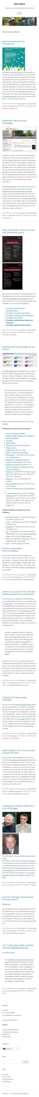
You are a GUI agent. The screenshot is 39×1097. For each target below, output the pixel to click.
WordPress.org (6, 1081)
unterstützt (12, 371)
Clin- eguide (21, 719)
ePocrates (9, 441)
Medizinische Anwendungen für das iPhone (18, 348)
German (8, 1049)
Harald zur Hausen (29, 861)
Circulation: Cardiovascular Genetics (18, 325)
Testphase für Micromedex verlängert (14, 698)
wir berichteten (24, 299)
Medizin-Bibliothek (17, 579)
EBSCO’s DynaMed (12, 438)
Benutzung (9, 933)
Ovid (7, 334)
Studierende (12, 106)
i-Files (8, 522)
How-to (28, 536)
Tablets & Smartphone (15, 577)
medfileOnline (11, 450)
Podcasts (9, 472)
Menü (19, 13)
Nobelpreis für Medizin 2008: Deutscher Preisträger (18, 807)
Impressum (5, 1093)
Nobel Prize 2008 (24, 875)
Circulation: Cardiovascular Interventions (19, 315)
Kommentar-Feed (7, 1079)
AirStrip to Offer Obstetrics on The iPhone (20, 436)
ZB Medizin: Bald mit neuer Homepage (14, 121)
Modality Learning (12, 464)
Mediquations (10, 455)
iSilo (7, 531)
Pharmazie (25, 685)
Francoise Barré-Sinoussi (23, 868)
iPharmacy (9, 445)
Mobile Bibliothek (29, 579)
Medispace (26, 611)
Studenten (11, 108)
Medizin (9, 793)
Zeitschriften (12, 332)
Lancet (33, 472)
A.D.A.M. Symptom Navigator (15, 433)
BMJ (16, 474)
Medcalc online (11, 448)
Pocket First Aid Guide (13, 462)
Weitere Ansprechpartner (9, 1020)
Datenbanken (13, 736)
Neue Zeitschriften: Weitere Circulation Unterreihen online (18, 231)
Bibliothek (12, 215)
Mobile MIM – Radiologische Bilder (17, 460)
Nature (8, 474)
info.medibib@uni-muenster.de (11, 1015)
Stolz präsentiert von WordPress (19, 1093)
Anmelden (5, 1074)
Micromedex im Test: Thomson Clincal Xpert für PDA (19, 751)
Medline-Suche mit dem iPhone (24, 488)
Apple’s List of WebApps (10, 551)
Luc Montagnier (7, 870)
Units (8, 543)
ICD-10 (9, 685)
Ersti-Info (27, 921)
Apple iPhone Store (14, 493)
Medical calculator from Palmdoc (17, 452)
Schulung (15, 933)
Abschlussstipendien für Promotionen (13, 42)
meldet (12, 952)
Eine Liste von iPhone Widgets (12, 548)
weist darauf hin (16, 72)
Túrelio (17, 856)
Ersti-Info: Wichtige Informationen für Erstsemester (18, 898)
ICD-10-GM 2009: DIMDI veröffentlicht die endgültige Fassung (18, 946)
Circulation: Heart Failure (14, 318)
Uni (16, 108)
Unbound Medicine (12, 484)
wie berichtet (8, 604)
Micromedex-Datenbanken (22, 705)
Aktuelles (19, 3)
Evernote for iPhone (12, 517)
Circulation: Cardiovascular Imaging (18, 313)
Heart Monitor (10, 443)
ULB (7, 218)
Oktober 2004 (12, 160)
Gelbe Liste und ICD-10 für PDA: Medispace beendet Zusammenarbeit (19, 592)
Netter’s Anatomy (12, 467)
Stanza (8, 539)
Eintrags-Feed (6, 1076)
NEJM (28, 472)
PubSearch (9, 479)
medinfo (5, 424)
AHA (3, 334)
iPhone (23, 536)
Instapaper (9, 527)
